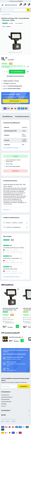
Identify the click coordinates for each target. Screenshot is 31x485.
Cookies (13, 421)
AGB (2, 421)
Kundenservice (5, 395)
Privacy (7, 421)
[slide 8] (18, 52)
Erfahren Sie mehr (14, 101)
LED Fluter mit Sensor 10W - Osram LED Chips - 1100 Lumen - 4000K (11, 309)
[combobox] (14, 9)
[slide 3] (12, 52)
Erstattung (3, 404)
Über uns (3, 406)
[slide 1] (9, 52)
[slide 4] (13, 52)
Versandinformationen (6, 397)
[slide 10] (21, 52)
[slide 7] (17, 52)
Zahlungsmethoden (6, 401)
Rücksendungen (5, 399)
